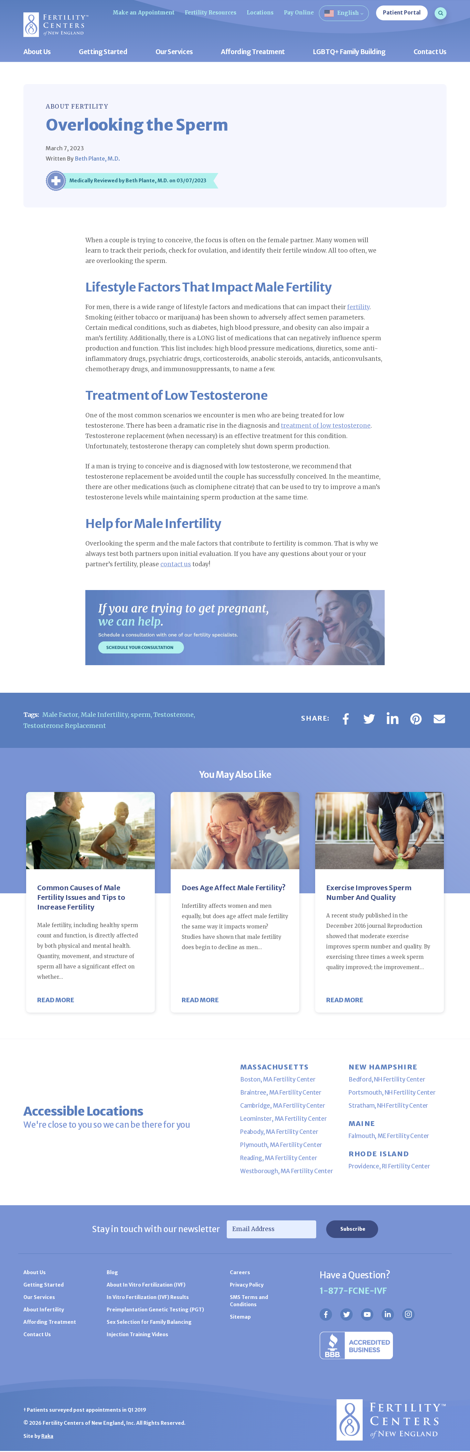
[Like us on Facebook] (326, 1314)
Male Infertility (104, 715)
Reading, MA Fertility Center (278, 1158)
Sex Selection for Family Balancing (149, 1322)
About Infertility (43, 1310)
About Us (37, 52)
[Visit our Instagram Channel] (408, 1314)
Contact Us (430, 52)
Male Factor (60, 715)
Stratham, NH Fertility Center (388, 1105)
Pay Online (299, 12)
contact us (175, 564)
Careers (240, 1272)
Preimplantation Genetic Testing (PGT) (155, 1310)
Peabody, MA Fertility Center (279, 1132)
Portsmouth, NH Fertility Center (392, 1092)
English (348, 13)
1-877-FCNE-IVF (353, 1291)
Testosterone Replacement (64, 726)
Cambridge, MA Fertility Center (282, 1105)
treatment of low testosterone (326, 425)
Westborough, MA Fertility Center (286, 1171)
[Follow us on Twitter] (346, 1314)
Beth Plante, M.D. (97, 158)
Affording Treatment (253, 52)
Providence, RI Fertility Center (389, 1166)
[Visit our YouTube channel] (367, 1314)
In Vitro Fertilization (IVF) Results (148, 1297)
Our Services (174, 52)
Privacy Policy (247, 1285)
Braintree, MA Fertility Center (280, 1092)
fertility (358, 307)
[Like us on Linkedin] (388, 1314)
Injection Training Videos (137, 1334)
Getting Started (103, 52)
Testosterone (173, 715)
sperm (141, 715)
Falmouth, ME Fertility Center (389, 1136)
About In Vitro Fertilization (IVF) (146, 1285)
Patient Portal (402, 12)
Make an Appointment (143, 12)
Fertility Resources (210, 12)
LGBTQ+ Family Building (349, 52)
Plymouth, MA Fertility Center (281, 1145)
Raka (47, 1436)
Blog (112, 1272)
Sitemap (240, 1317)
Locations (260, 12)
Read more (55, 1000)
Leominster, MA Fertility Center (283, 1119)
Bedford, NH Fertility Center (387, 1079)
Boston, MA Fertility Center (278, 1079)
